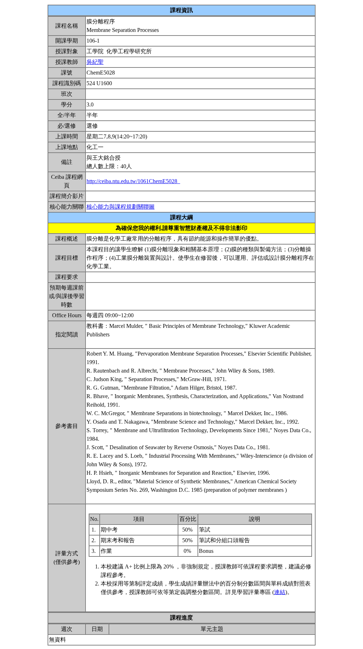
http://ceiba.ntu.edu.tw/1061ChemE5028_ (133, 181)
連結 (279, 592)
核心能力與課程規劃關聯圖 (120, 207)
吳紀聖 (95, 62)
